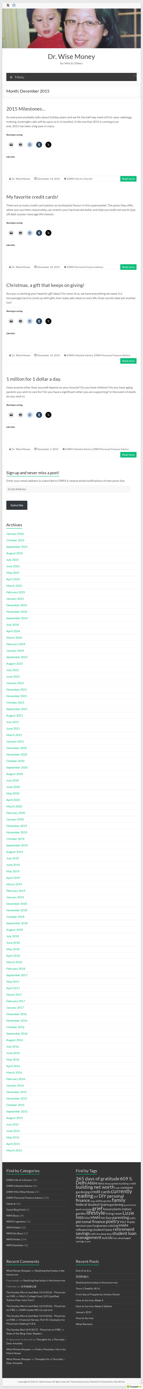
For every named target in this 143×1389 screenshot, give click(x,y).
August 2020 (14, 774)
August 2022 (14, 663)
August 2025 (14, 553)
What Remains (84, 1324)
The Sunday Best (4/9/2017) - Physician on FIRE (33, 1329)
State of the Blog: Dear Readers (24, 1333)
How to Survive (84, 1318)
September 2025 (17, 546)
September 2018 (17, 923)
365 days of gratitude (97, 1178)
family (118, 1200)
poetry (112, 1221)
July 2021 (12, 722)
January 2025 (15, 598)
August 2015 (14, 1118)
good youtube (84, 1209)
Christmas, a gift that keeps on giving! (45, 285)
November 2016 (16, 1020)
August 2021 (14, 715)
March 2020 (14, 806)
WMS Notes (13, 1239)
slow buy (106, 1233)
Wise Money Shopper (18, 1270)
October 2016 (15, 1027)
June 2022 (13, 676)
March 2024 (14, 637)
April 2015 (13, 1144)
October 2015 (15, 1105)
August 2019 (14, 851)
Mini (87, 1218)
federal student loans (92, 1204)
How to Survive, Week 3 (89, 1300)
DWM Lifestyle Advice (80, 355)
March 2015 (14, 1150)
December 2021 (16, 689)
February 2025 (15, 592)
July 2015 (12, 1124)
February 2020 (15, 812)
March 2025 (14, 585)
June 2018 (13, 942)
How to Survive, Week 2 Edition (94, 1306)
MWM (95, 1217)
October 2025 (15, 540)
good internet (130, 1205)
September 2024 (17, 618)
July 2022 (12, 670)
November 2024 (16, 611)
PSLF (123, 1222)
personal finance (90, 1221)
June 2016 (13, 1053)
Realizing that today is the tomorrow (44, 1280)
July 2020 (12, 780)
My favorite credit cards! (32, 197)
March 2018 (14, 962)
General (10, 1203)
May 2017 (12, 981)
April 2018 (13, 955)
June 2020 (13, 787)
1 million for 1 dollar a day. (33, 379)
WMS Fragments (16, 1221)
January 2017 (15, 1007)
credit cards (100, 1191)
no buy (106, 1217)
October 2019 (15, 838)
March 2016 (14, 1072)
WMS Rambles (14, 1245)
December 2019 (16, 825)
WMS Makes (13, 1227)
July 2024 (12, 624)
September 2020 (17, 767)
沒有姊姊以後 (28, 1286)
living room (114, 1213)
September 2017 (17, 975)
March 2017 (14, 994)
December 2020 (16, 748)
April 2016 (13, 1066)
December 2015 (16, 1092)
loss (80, 1217)
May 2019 (12, 871)
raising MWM (118, 1225)
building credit (127, 1183)
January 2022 (15, 683)
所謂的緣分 (82, 1276)
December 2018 (16, 903)
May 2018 (12, 949)
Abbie (92, 1182)
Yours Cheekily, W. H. (88, 1288)
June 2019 (13, 864)
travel (87, 1241)
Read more (128, 178)
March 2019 (14, 884)
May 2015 (12, 1137)
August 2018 (14, 929)
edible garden (103, 1200)
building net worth (95, 1187)
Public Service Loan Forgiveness (105, 1223)
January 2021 (15, 741)
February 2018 (15, 968)
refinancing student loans (94, 1229)
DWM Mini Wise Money (20, 1191)
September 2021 (17, 709)
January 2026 (15, 533)
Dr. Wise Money (71, 56)
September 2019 (17, 845)
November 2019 (16, 832)
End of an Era (83, 1270)
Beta (101, 1183)
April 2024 (13, 631)
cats (117, 1187)
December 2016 (16, 1014)
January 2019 (15, 897)
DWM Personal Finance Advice (85, 267)
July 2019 (12, 858)
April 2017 (13, 988)
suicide (107, 1237)
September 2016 (17, 1033)
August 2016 (14, 1040)
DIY (96, 1196)
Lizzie (128, 1213)
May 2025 (12, 572)
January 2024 (15, 650)
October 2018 (15, 916)
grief (97, 1208)
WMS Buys (12, 1215)
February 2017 (15, 1001)
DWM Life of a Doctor (80, 178)
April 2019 (13, 877)
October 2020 (15, 761)
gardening (116, 1205)
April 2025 (13, 579)
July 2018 (12, 936)
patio (133, 1218)
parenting (120, 1217)
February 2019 (15, 890)
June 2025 (13, 566)
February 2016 (15, 1079)
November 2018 (16, 910)
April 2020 (13, 800)
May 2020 (12, 793)
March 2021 (14, 735)
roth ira (95, 1233)
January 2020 (15, 819)
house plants (112, 1209)
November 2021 (16, 696)
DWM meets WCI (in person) (36, 1309)
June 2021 (13, 728)
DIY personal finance (100, 1198)
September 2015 (17, 1111)
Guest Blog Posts (16, 1209)
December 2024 (16, 605)
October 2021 (15, 702)
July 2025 (12, 559)
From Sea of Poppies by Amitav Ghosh (98, 1294)
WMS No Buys (14, 1233)
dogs (92, 1201)
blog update (111, 1183)
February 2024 (15, 644)
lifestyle (95, 1212)
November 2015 (16, 1098)
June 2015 (13, 1131)
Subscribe (17, 505)
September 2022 (17, 657)
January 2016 (15, 1085)
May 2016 (12, 1059)
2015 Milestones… (25, 109)
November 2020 (16, 754)
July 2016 (12, 1046)
